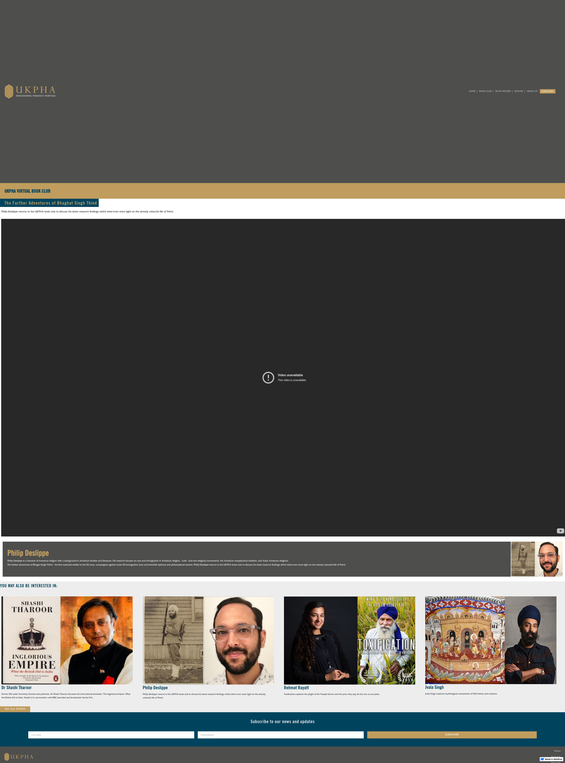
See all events (15, 709)
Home (557, 751)
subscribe (548, 92)
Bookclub (556, 757)
